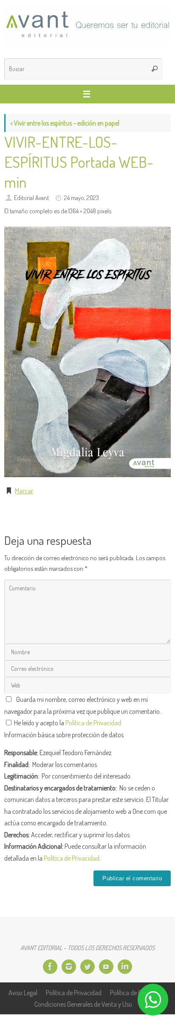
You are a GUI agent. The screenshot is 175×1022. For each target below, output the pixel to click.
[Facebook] (50, 966)
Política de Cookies (134, 992)
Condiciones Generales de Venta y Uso (83, 1003)
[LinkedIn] (125, 966)
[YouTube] (106, 966)
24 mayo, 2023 (81, 197)
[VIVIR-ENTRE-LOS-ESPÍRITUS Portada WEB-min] (87, 351)
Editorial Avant (31, 197)
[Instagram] (69, 966)
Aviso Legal (22, 992)
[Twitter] (87, 966)
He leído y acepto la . (67, 722)
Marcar (24, 490)
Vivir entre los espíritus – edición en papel (64, 122)
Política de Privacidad (93, 722)
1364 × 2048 (82, 211)
